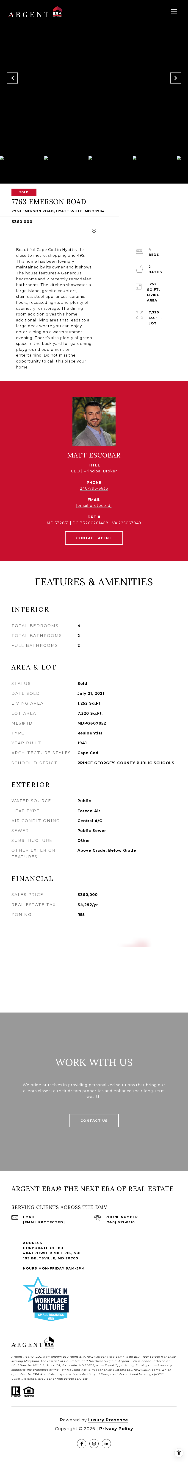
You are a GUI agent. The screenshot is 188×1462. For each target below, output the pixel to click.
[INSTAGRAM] (94, 1443)
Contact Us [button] (94, 1121)
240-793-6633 (94, 488)
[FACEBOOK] (81, 1443)
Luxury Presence (108, 1420)
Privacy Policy (116, 1428)
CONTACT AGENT (94, 538)
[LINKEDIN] (106, 1443)
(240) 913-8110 (120, 1222)
